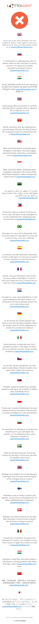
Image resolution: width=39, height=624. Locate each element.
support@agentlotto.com (21, 47)
